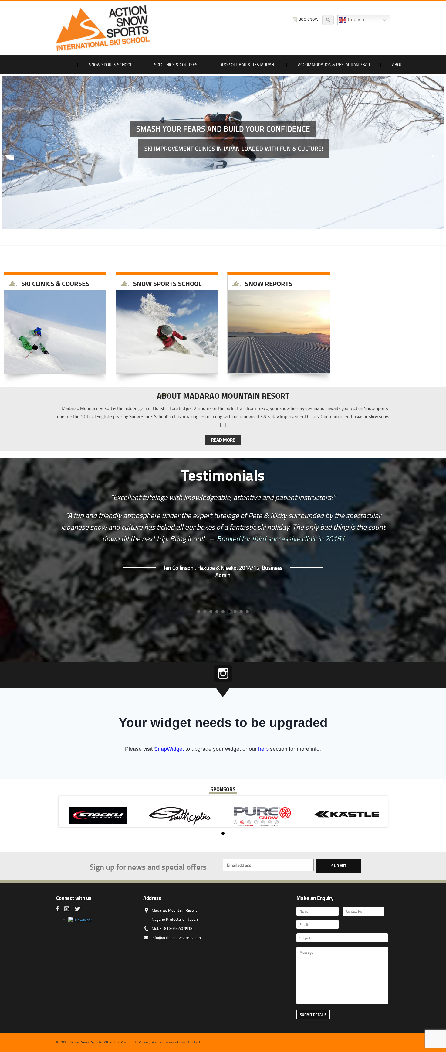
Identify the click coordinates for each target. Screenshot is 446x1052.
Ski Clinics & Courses (176, 64)
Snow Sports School (110, 64)
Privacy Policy (150, 1042)
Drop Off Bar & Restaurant (247, 64)
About (398, 64)
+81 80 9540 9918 (177, 928)
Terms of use (174, 1042)
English (355, 19)
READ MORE (223, 440)
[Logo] (103, 28)
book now (309, 19)
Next (436, 159)
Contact (194, 1042)
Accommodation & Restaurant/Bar (334, 64)
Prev (9, 159)
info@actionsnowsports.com (176, 937)
